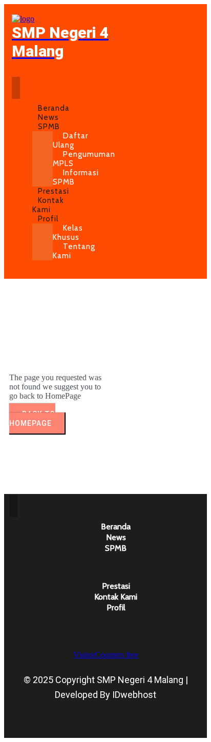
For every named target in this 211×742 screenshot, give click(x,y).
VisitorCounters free (105, 654)
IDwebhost (134, 694)
